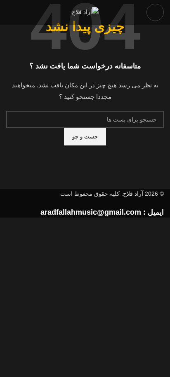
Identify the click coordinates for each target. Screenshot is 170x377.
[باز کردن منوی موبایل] (155, 12)
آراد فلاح (133, 193)
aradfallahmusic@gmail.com (90, 212)
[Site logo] (85, 12)
